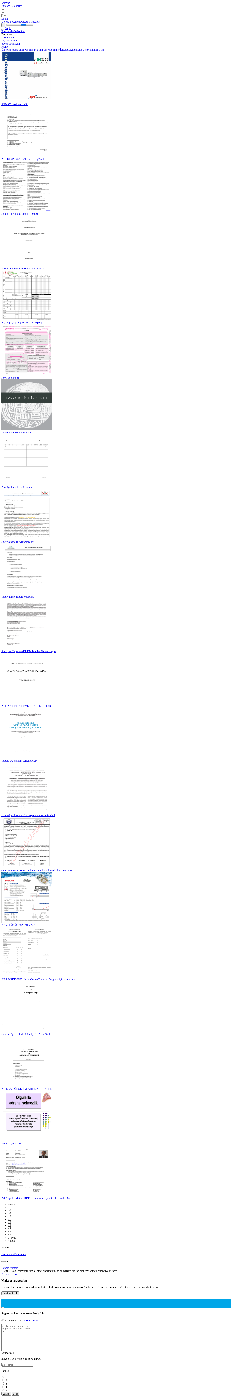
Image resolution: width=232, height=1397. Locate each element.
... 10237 (13, 1237)
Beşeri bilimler (90, 49)
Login (4, 18)
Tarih (101, 49)
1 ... (10, 1207)
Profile (4, 46)
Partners (13, 1267)
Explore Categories (11, 5)
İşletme (64, 49)
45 (9, 1231)
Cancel (6, 1394)
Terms (13, 1274)
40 (9, 1216)
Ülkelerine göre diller (12, 49)
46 (9, 1234)
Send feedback (10, 1293)
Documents (7, 1254)
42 (9, 1222)
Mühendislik (75, 49)
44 (9, 1228)
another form (31, 1320)
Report (5, 1267)
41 (9, 1219)
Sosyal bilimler (51, 49)
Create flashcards (30, 21)
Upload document (11, 21)
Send (15, 1394)
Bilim (40, 49)
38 (9, 1210)
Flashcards (7, 31)
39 (9, 1213)
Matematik (30, 49)
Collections (19, 31)
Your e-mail (7, 1352)
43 (9, 1225)
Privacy (5, 1274)
